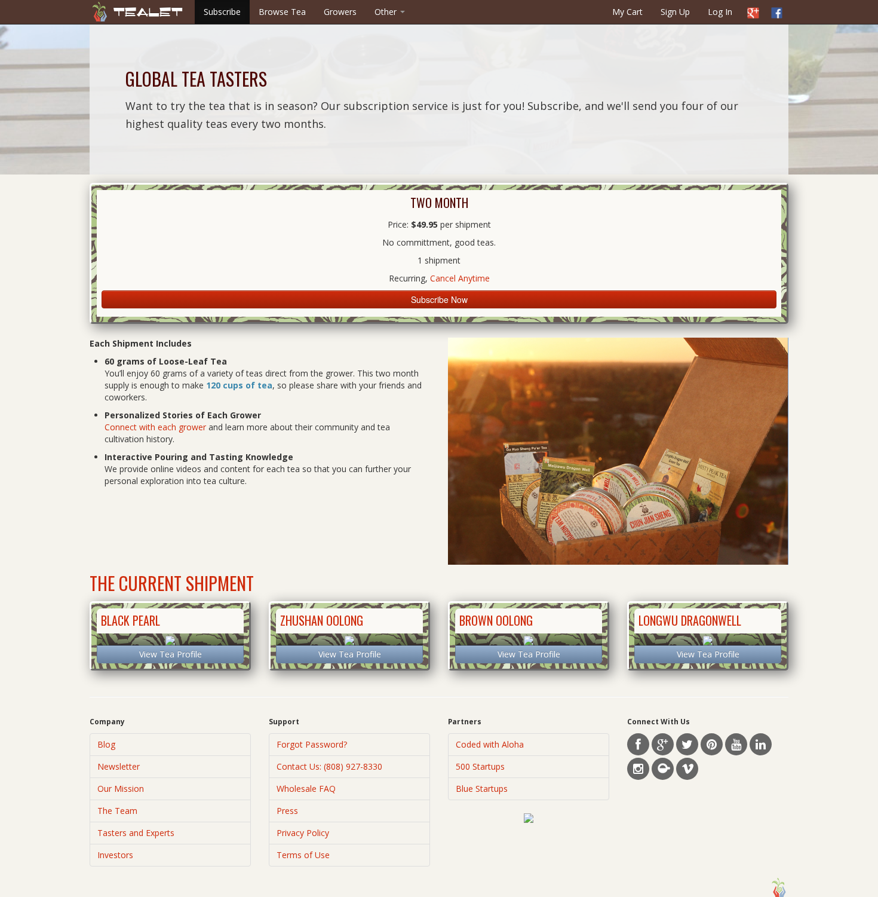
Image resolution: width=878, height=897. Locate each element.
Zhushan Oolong (321, 620)
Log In (720, 11)
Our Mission (120, 788)
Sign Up (675, 11)
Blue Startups (482, 788)
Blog (106, 744)
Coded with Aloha (490, 744)
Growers (340, 11)
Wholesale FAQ (306, 788)
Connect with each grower (155, 427)
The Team (117, 810)
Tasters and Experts (135, 832)
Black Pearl (130, 620)
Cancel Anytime (460, 278)
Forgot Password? (312, 744)
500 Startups (480, 766)
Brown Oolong (496, 620)
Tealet (148, 12)
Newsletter (118, 766)
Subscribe (222, 11)
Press (287, 810)
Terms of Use (303, 855)
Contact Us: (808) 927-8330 (329, 766)
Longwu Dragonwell (689, 620)
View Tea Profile (170, 654)
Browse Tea (282, 11)
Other (386, 11)
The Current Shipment (172, 583)
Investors (115, 855)
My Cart (627, 11)
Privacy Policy (303, 832)
